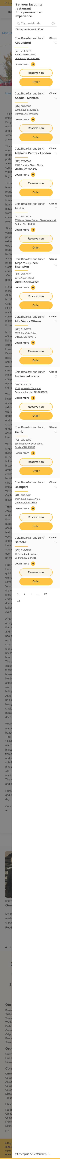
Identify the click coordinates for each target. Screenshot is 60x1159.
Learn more (22, 64)
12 (45, 594)
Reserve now (36, 72)
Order (36, 82)
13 (18, 600)
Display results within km (30, 29)
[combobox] (36, 24)
